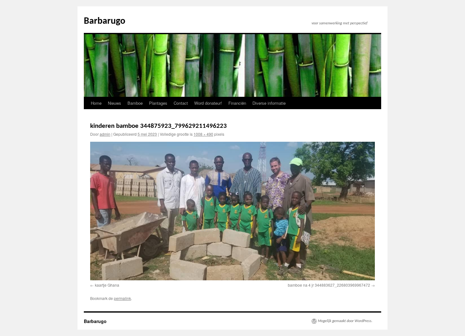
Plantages (158, 103)
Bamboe (135, 103)
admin (105, 134)
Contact (181, 103)
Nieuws (114, 103)
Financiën (237, 103)
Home (96, 103)
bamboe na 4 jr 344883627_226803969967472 (329, 285)
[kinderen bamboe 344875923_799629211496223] (232, 211)
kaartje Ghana (107, 285)
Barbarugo (104, 21)
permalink (122, 298)
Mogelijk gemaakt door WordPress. (345, 321)
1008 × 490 (203, 134)
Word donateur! (208, 103)
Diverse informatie (269, 103)
